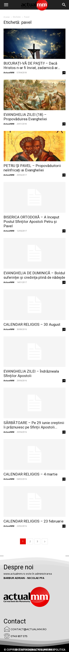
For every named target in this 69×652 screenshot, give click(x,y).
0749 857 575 (19, 636)
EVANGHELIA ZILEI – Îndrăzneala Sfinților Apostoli (31, 373)
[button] (64, 5)
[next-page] (45, 541)
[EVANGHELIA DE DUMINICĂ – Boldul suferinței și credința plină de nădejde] (34, 253)
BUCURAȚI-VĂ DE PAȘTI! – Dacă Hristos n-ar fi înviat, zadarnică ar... (32, 65)
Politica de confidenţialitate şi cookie (40, 649)
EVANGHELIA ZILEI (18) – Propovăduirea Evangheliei (25, 116)
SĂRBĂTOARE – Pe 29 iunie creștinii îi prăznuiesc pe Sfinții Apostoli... (34, 425)
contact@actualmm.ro (29, 629)
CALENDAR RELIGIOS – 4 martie (31, 474)
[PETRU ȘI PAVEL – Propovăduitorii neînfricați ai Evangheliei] (34, 146)
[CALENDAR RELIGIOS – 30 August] (34, 304)
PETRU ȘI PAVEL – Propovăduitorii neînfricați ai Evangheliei (32, 168)
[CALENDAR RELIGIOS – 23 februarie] (34, 501)
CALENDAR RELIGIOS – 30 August (32, 324)
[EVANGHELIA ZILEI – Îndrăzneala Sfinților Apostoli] (34, 351)
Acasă (7, 16)
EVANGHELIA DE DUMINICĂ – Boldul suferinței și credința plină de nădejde (34, 275)
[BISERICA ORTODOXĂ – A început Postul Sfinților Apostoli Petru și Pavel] (34, 197)
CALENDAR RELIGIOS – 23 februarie (34, 521)
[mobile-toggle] (6, 5)
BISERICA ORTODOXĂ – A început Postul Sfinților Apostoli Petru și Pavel (31, 221)
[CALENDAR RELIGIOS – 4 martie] (34, 454)
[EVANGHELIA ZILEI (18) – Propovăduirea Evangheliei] (34, 95)
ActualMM (9, 72)
